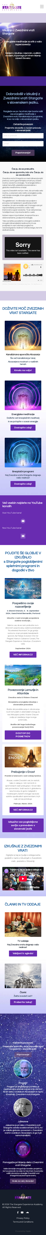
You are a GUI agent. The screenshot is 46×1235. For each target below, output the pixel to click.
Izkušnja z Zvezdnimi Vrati (9, 284)
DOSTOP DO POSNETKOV (23, 735)
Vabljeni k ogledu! (23, 953)
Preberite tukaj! (23, 1002)
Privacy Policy (23, 1218)
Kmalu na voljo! (23, 370)
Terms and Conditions (23, 1222)
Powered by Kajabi (23, 1231)
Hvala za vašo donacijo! (23, 1181)
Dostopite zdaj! (23, 427)
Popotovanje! (23, 152)
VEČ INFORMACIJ (23, 654)
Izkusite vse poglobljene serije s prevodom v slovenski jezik (23, 825)
